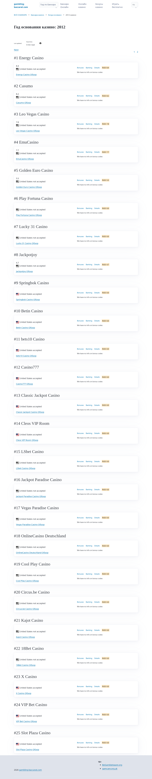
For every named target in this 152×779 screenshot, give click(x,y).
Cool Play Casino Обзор (27, 580)
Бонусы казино (99, 5)
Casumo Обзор (23, 102)
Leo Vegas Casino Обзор (28, 130)
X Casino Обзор (23, 693)
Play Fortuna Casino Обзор (29, 215)
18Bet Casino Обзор (25, 665)
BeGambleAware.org (112, 765)
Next (16, 49)
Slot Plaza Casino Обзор (27, 749)
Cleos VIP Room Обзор (27, 440)
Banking (89, 68)
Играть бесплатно (117, 5)
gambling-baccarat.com (30, 769)
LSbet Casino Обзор (25, 468)
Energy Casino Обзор (26, 74)
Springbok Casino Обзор (28, 299)
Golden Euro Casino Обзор (29, 187)
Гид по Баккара (48, 4)
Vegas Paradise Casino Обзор (30, 524)
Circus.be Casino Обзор (27, 608)
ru (134, 4)
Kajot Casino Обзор (25, 637)
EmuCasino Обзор (25, 158)
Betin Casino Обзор (25, 327)
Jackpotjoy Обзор (24, 271)
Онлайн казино (82, 5)
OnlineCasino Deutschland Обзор (32, 552)
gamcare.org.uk (109, 768)
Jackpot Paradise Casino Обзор (31, 496)
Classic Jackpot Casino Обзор (30, 412)
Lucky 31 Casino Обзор (27, 243)
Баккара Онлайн (64, 5)
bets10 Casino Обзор (26, 355)
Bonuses (80, 68)
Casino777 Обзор (24, 383)
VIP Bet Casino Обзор (26, 721)
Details (97, 68)
